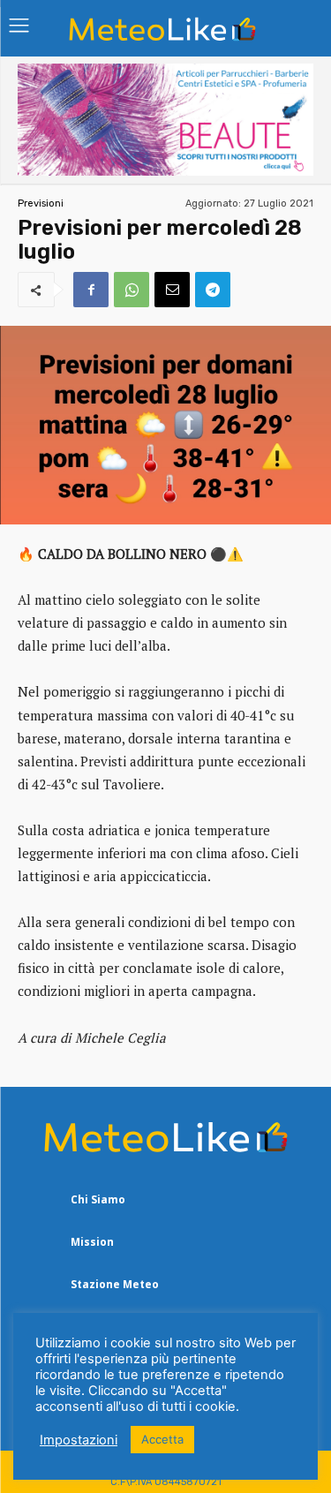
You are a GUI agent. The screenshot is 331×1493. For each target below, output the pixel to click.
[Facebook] (91, 289)
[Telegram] (212, 289)
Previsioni (41, 203)
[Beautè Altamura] (165, 170)
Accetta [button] (162, 1439)
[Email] (172, 289)
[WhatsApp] (131, 289)
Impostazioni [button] (78, 1440)
